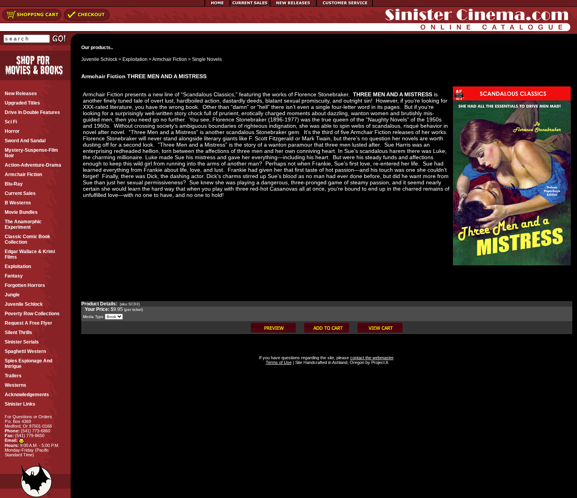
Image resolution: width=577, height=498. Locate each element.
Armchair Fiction (169, 59)
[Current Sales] (250, 5)
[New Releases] (293, 5)
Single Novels (207, 59)
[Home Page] (217, 5)
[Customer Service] (344, 5)
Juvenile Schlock (99, 59)
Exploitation (135, 59)
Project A (379, 362)
